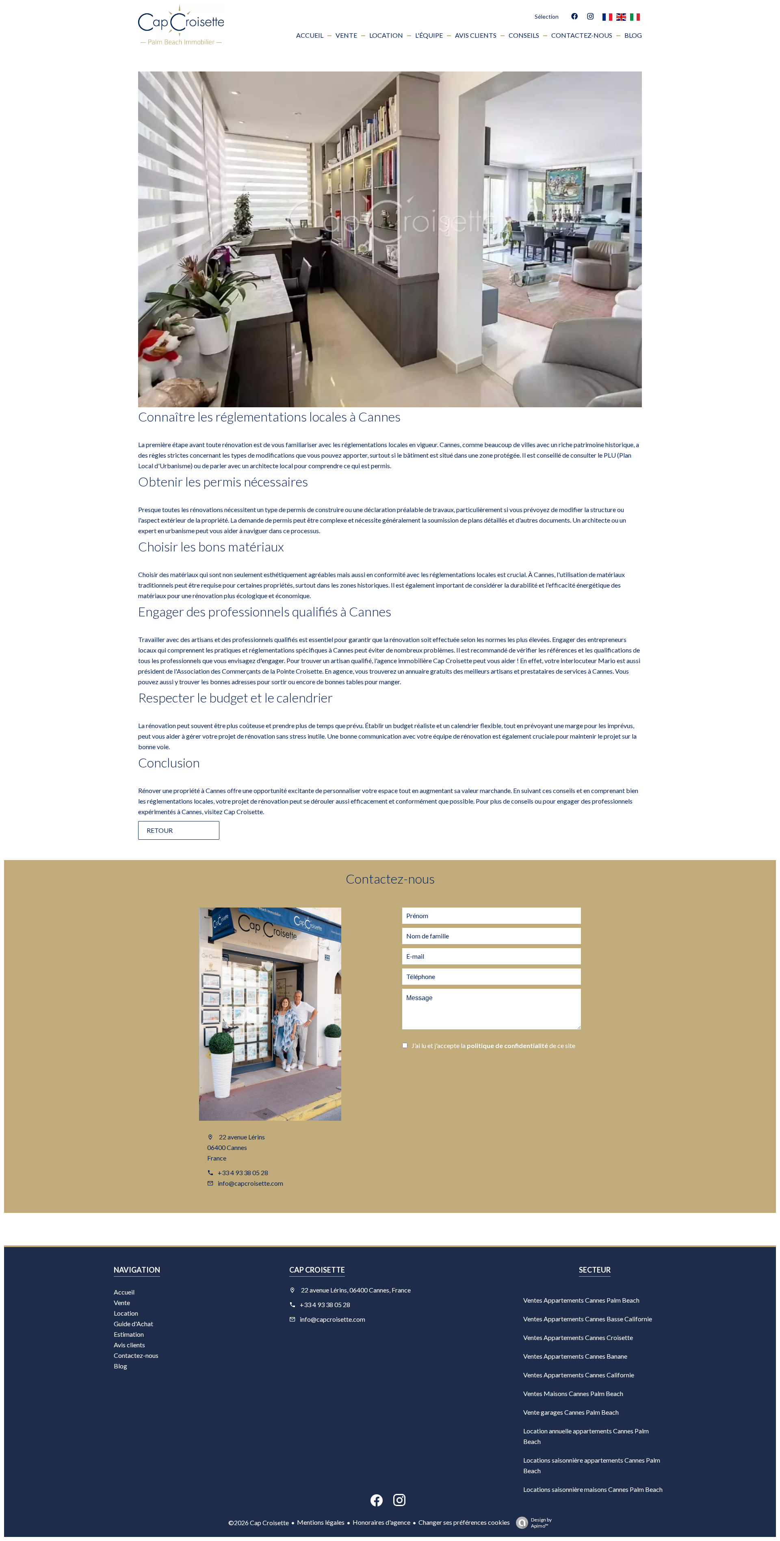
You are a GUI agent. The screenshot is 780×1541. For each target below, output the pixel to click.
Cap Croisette (243, 811)
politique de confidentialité (507, 1045)
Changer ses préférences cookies (464, 1522)
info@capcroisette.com (250, 1183)
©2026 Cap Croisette (258, 1522)
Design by (541, 1523)
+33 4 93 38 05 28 (243, 1172)
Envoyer (443, 1068)
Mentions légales (320, 1522)
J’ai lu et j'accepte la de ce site (493, 1045)
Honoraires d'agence (381, 1522)
